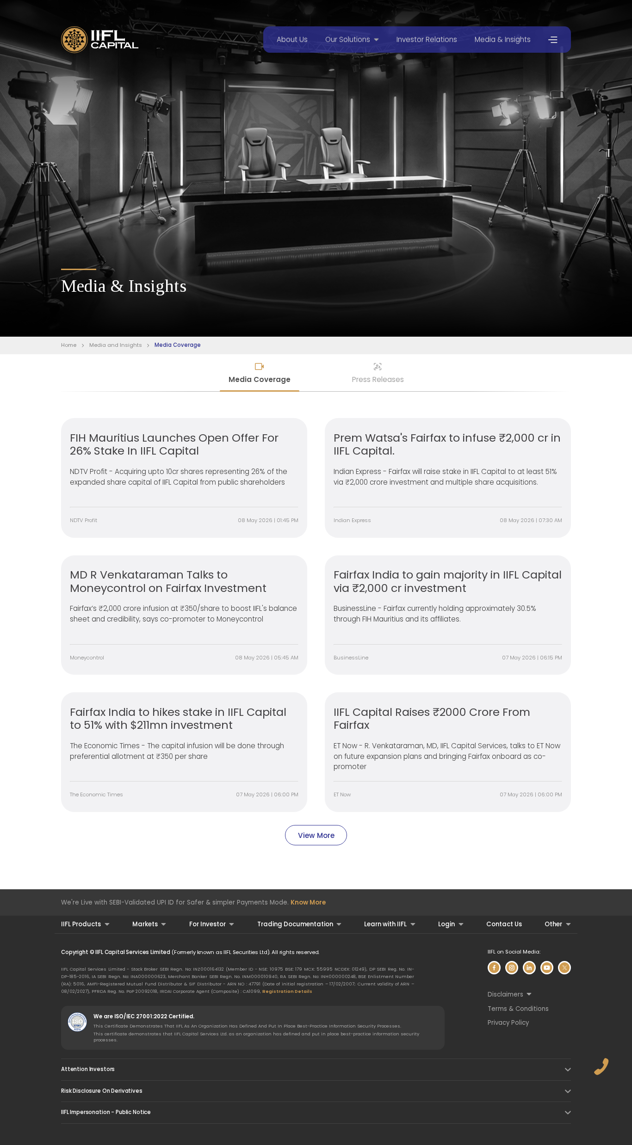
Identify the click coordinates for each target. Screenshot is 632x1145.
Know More (308, 902)
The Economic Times (96, 794)
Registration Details (287, 991)
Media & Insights (503, 39)
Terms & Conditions (518, 1008)
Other (553, 924)
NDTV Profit (83, 520)
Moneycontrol (87, 657)
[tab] (259, 374)
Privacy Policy (508, 1022)
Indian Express (352, 520)
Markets (145, 924)
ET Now (342, 794)
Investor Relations (427, 39)
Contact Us (504, 924)
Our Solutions (347, 39)
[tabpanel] (316, 631)
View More (316, 835)
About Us (292, 39)
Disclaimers (505, 994)
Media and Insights (115, 345)
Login (446, 924)
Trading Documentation (295, 924)
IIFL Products (81, 924)
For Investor (207, 924)
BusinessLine (351, 657)
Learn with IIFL (385, 924)
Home (68, 345)
